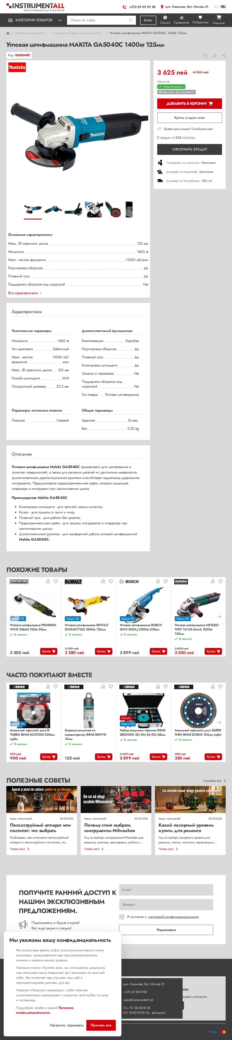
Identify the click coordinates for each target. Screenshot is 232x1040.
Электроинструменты (29, 33)
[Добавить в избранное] (205, 55)
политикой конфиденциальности (173, 916)
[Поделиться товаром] (224, 55)
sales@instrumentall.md (138, 1000)
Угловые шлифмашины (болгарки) (77, 33)
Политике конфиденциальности (44, 1010)
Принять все (101, 1025)
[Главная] (35, 6)
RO (216, 6)
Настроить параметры (67, 1025)
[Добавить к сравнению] (214, 55)
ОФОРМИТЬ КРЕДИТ (189, 149)
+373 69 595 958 (135, 992)
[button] (130, 20)
